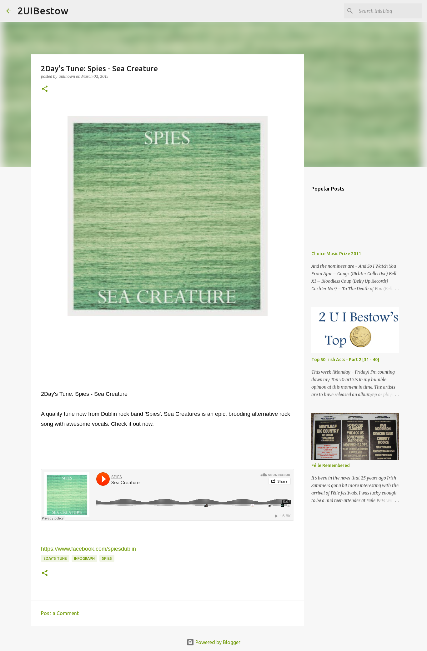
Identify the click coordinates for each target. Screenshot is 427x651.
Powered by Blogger (217, 642)
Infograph (84, 558)
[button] (44, 89)
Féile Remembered (330, 465)
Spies (107, 558)
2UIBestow (43, 10)
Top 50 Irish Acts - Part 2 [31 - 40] (345, 359)
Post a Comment (60, 613)
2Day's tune (55, 558)
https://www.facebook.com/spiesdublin (88, 549)
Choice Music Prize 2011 (336, 253)
